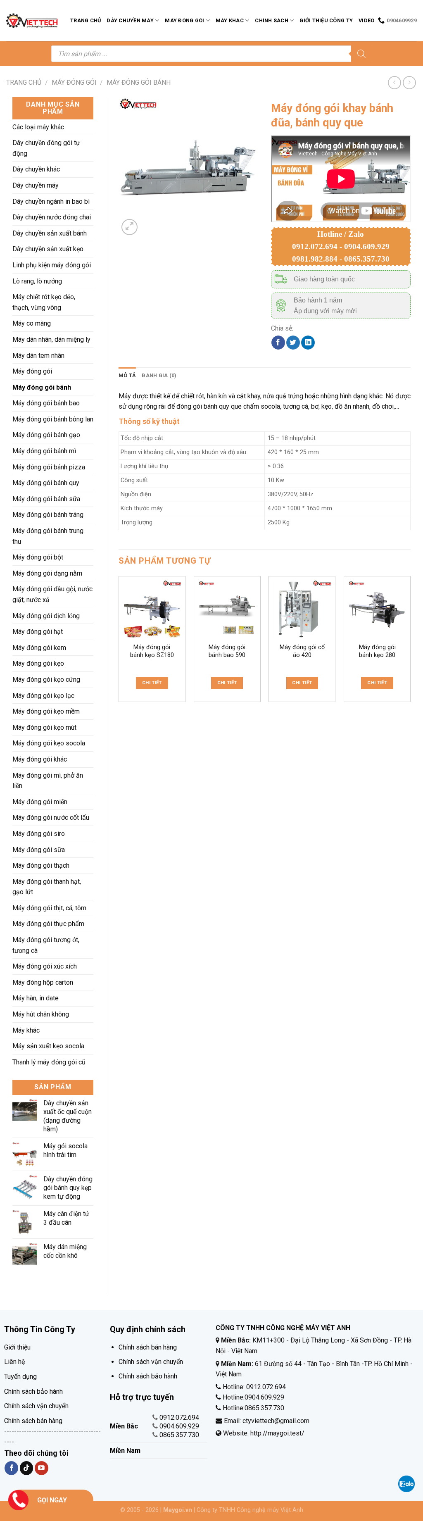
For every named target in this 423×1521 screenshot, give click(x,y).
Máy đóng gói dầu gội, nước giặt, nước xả (52, 594)
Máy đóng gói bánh (139, 82)
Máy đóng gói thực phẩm (48, 924)
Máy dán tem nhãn (38, 355)
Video (366, 20)
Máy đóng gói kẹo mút (44, 727)
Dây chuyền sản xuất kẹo (47, 249)
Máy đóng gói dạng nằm (47, 573)
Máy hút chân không (40, 1014)
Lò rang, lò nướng (37, 281)
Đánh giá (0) (159, 375)
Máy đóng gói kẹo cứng (46, 679)
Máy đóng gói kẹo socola (48, 743)
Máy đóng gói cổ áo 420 (302, 651)
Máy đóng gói (184, 20)
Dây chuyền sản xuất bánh (49, 233)
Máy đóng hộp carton (42, 982)
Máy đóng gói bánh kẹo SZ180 (152, 651)
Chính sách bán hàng (33, 1421)
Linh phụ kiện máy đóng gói (51, 265)
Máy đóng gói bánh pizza (48, 467)
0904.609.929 (179, 1426)
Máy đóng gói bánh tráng (47, 515)
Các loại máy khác (38, 127)
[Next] (410, 645)
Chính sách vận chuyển (36, 1406)
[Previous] (119, 645)
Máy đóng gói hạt (37, 632)
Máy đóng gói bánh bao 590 (227, 651)
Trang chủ (85, 20)
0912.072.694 (179, 1417)
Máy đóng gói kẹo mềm (46, 711)
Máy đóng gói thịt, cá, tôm (49, 908)
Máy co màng (31, 323)
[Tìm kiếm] (361, 53)
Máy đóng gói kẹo (38, 663)
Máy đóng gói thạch (40, 865)
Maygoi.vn (177, 1510)
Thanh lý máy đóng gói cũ (49, 1062)
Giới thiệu (17, 1347)
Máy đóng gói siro (38, 834)
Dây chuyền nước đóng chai (51, 217)
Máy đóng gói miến (39, 802)
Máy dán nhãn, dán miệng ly (51, 339)
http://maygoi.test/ (276, 1433)
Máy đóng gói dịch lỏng (46, 616)
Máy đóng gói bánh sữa (46, 499)
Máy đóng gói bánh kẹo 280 (377, 651)
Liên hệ (14, 1362)
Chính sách (271, 20)
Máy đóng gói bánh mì (44, 451)
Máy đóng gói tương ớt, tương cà (45, 945)
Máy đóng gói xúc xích (44, 966)
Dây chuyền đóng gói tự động (46, 148)
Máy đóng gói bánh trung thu (47, 536)
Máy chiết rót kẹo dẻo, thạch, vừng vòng (43, 302)
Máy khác (230, 20)
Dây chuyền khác (36, 169)
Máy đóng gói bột (37, 557)
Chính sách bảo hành (33, 1391)
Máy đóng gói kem (39, 648)
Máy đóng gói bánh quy (45, 483)
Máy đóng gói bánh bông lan (52, 419)
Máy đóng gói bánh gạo (46, 435)
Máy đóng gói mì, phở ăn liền (47, 780)
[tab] (127, 375)
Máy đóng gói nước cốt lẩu (50, 817)
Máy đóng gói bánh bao (46, 403)
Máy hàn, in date (35, 998)
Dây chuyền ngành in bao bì (51, 201)
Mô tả (127, 375)
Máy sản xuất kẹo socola (48, 1046)
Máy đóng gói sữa (38, 850)
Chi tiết (152, 683)
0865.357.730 (179, 1435)
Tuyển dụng (20, 1377)
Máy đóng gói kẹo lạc (43, 696)
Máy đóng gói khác (39, 759)
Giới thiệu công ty (326, 20)
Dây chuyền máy (130, 20)
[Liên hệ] (18, 1499)
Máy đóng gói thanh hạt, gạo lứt (46, 887)
